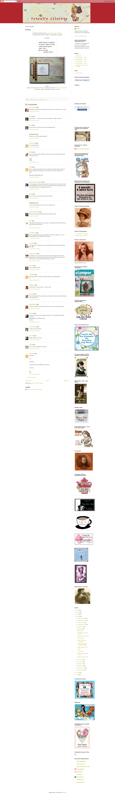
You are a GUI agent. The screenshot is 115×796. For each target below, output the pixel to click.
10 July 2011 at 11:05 (34, 280)
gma (30, 220)
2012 (77, 614)
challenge (37, 99)
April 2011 (80, 663)
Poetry (78, 649)
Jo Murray (31, 285)
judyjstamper (32, 304)
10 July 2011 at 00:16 (34, 238)
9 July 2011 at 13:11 (34, 177)
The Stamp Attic (80, 782)
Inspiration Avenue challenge (53, 33)
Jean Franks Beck (34, 212)
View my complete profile (81, 36)
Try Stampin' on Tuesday (82, 233)
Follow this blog (82, 109)
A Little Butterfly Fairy (82, 647)
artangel (31, 294)
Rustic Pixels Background (61, 87)
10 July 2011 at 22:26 (34, 299)
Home (47, 380)
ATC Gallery (79, 56)
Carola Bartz (32, 232)
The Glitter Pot (80, 779)
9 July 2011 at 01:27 (34, 129)
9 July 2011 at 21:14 (34, 198)
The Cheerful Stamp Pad (82, 148)
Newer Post (28, 380)
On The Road (80, 651)
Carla (30, 194)
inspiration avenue (44, 99)
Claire (30, 344)
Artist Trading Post (81, 761)
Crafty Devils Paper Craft (82, 766)
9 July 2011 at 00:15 (34, 111)
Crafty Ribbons (80, 769)
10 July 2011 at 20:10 (34, 289)
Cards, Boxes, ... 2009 (81, 58)
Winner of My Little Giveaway (81, 641)
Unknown (31, 274)
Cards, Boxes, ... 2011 (81, 61)
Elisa (30, 167)
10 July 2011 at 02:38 (34, 248)
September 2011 (81, 624)
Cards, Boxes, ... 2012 (81, 63)
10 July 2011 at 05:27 (34, 269)
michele (31, 335)
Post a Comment (31, 377)
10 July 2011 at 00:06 (34, 228)
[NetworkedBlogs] (82, 107)
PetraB (78, 28)
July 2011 (79, 629)
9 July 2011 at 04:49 (34, 138)
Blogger (64, 792)
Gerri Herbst (32, 107)
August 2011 (80, 626)
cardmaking (31, 99)
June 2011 (80, 659)
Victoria (31, 313)
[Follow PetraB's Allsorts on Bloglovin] (82, 81)
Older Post (66, 380)
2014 (77, 610)
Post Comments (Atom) (37, 383)
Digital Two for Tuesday (81, 235)
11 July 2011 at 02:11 (34, 322)
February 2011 (81, 668)
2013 (77, 612)
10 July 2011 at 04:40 (34, 260)
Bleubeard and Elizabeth (35, 182)
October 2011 (80, 622)
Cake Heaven (79, 73)
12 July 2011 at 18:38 (34, 374)
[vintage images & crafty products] (81, 561)
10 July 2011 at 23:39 (34, 308)
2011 (77, 616)
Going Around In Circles (83, 636)
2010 (77, 672)
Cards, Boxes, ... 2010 (81, 59)
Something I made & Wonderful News (82, 644)
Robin (30, 152)
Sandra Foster (32, 253)
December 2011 (81, 618)
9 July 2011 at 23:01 (34, 207)
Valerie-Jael (32, 143)
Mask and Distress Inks (82, 657)
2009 (77, 674)
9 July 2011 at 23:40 (34, 216)
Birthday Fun (80, 630)
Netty (30, 116)
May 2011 (79, 661)
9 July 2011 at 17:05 (34, 189)
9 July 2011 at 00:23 (34, 120)
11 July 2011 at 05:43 (34, 339)
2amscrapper (32, 326)
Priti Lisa (31, 243)
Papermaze (79, 774)
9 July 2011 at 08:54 (34, 147)
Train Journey (80, 638)
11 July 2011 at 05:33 (34, 331)
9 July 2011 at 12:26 (34, 162)
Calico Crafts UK (80, 764)
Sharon (31, 265)
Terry (30, 125)
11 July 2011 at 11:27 (34, 348)
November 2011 (81, 620)
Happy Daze (79, 771)
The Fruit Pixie (80, 777)
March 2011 (80, 665)
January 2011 (80, 670)
